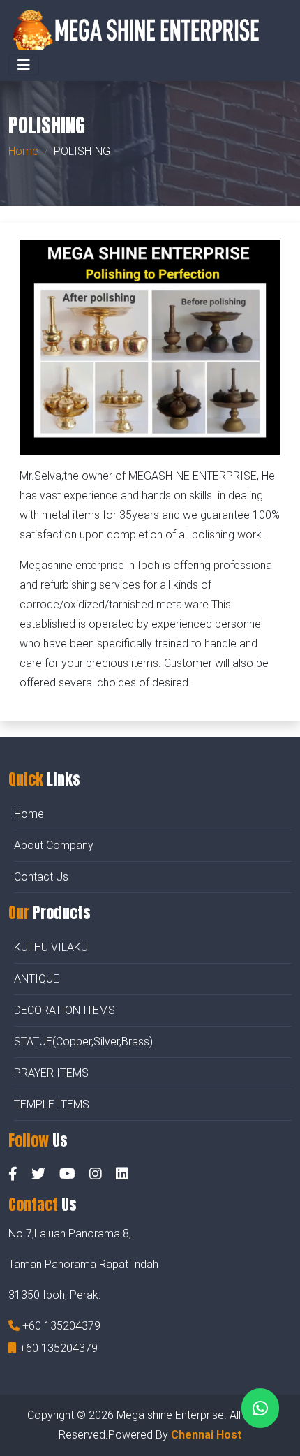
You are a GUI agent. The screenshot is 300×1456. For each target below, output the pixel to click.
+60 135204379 (61, 1325)
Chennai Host (206, 1434)
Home (23, 151)
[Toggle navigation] (23, 64)
